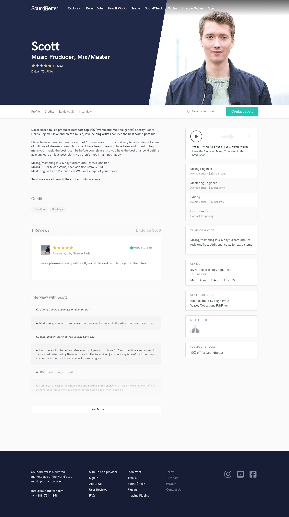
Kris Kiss (39, 209)
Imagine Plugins (192, 8)
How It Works (117, 8)
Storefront (134, 472)
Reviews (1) (66, 112)
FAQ (92, 496)
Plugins (172, 8)
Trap (228, 270)
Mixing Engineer (201, 169)
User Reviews (98, 490)
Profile (35, 112)
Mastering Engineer (203, 183)
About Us (95, 484)
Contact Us (173, 490)
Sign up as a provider (103, 472)
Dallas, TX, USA (42, 71)
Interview (85, 112)
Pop (220, 270)
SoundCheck (154, 8)
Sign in (212, 8)
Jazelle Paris (81, 253)
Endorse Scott (148, 230)
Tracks (136, 8)
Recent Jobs (94, 8)
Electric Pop (207, 270)
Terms (170, 472)
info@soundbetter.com (47, 491)
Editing (195, 197)
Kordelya (57, 209)
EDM (193, 270)
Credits (49, 112)
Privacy (171, 484)
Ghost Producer (201, 211)
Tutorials (172, 478)
